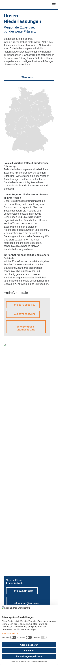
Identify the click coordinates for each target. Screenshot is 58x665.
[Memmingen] (28, 145)
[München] (38, 144)
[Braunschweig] (31, 108)
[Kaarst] (8, 116)
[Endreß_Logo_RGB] (11, 5)
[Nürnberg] (32, 133)
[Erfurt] (33, 120)
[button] (54, 5)
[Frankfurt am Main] (20, 124)
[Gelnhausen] (23, 123)
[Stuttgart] (22, 138)
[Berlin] (45, 105)
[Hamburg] (27, 96)
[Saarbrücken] (10, 134)
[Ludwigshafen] (18, 134)
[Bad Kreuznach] (14, 131)
